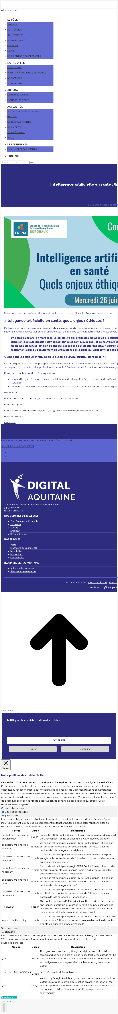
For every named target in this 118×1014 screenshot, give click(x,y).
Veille (13, 544)
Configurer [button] (85, 749)
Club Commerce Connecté (24, 521)
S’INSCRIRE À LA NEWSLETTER (17, 446)
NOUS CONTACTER (14, 510)
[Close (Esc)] (2, 1001)
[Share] (5, 1001)
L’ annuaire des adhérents (23, 548)
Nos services (17, 557)
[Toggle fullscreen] (8, 1001)
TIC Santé (15, 524)
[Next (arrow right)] (5, 1007)
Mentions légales (97, 582)
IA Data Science (18, 534)
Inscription (10, 422)
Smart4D (15, 531)
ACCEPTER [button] (59, 740)
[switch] (3, 932)
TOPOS (14, 527)
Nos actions (16, 554)
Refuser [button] (33, 749)
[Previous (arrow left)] (2, 1007)
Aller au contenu (10, 10)
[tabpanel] (59, 871)
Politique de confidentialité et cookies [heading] (33, 720)
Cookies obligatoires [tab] (12, 808)
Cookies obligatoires (16, 811)
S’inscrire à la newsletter (23, 571)
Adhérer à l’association (22, 568)
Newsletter (16, 551)
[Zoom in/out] (11, 1001)
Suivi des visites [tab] (9, 928)
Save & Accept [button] (9, 997)
